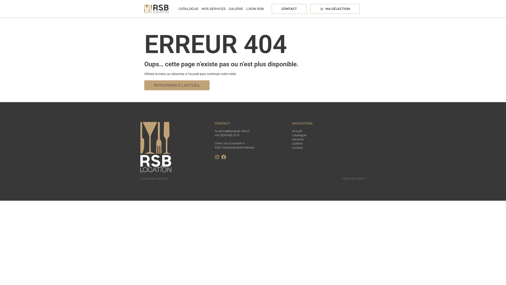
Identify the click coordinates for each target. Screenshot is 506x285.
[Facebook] (223, 157)
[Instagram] (217, 157)
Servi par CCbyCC (354, 178)
